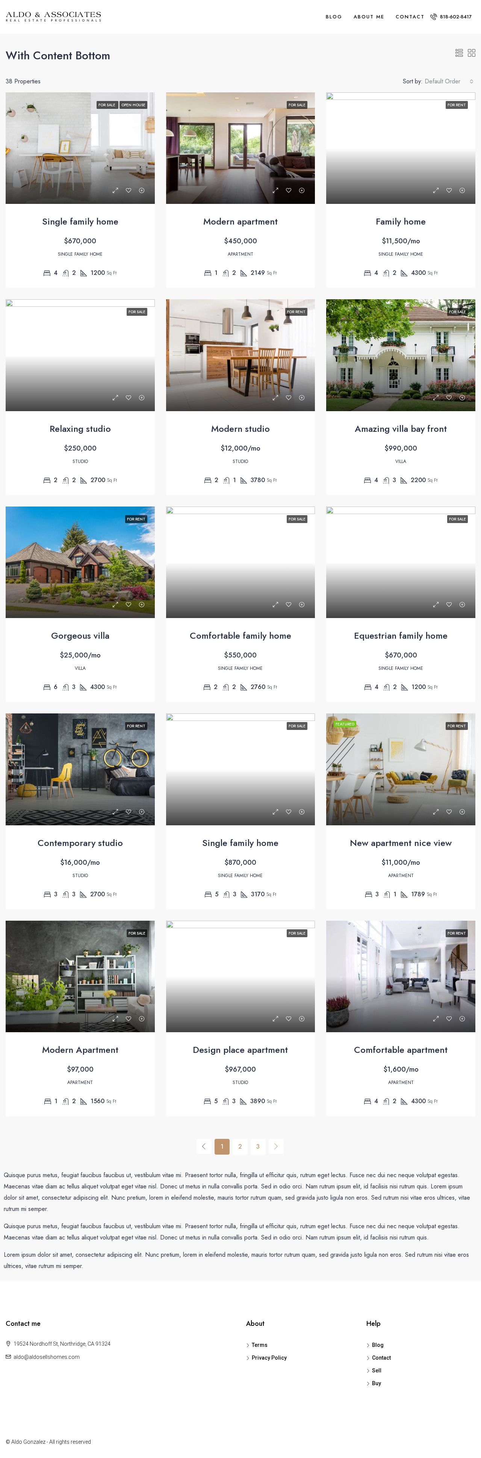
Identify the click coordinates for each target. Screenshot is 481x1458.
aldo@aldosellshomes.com (47, 1357)
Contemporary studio (80, 842)
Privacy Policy (269, 1358)
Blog (334, 16)
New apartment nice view (401, 842)
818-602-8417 (455, 16)
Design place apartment (240, 1049)
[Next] (276, 1146)
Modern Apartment (80, 1049)
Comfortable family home (240, 635)
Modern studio (240, 428)
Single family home (80, 221)
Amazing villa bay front (401, 428)
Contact (410, 16)
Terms (260, 1345)
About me (369, 16)
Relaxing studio (80, 428)
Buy (376, 1383)
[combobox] (449, 81)
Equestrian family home (401, 635)
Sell (376, 1371)
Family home (401, 221)
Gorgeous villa (80, 635)
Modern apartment (240, 221)
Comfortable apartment (401, 1049)
